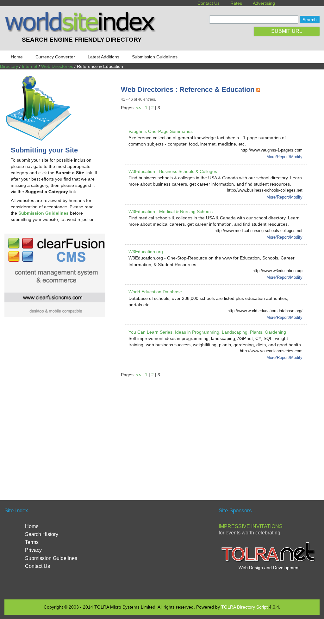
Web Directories (57, 66)
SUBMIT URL (286, 31)
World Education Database (155, 291)
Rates (236, 3)
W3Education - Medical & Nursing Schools (170, 211)
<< (138, 107)
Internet (29, 66)
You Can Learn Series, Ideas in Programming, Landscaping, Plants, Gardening (207, 332)
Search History (41, 534)
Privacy (33, 550)
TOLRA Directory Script (244, 607)
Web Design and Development (269, 567)
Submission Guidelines (155, 56)
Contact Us (208, 3)
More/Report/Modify (284, 156)
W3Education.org (145, 251)
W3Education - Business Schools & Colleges (172, 171)
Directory (9, 66)
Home (17, 56)
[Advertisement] (222, 431)
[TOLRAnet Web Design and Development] (268, 561)
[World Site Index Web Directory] (81, 30)
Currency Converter (55, 56)
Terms (32, 542)
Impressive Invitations (251, 526)
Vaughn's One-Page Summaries (160, 131)
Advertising (264, 3)
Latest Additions (103, 56)
